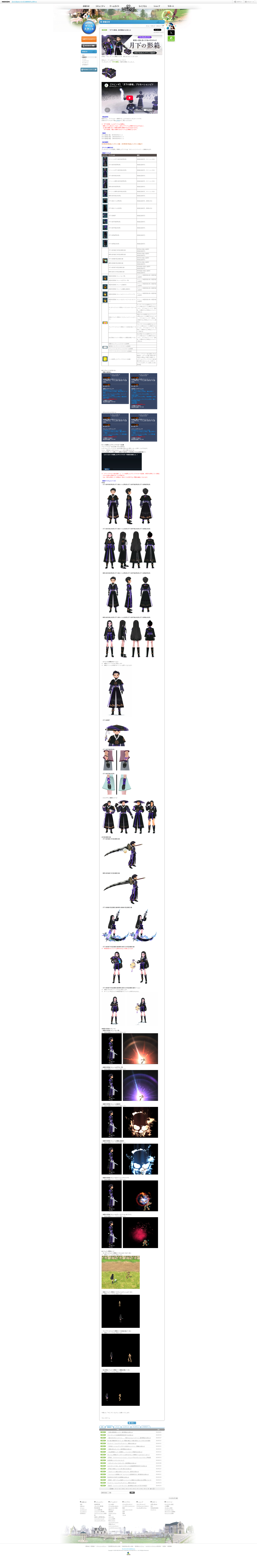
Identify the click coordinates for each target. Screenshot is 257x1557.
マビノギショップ (141, 1504)
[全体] (89, 55)
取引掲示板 (97, 1507)
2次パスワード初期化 (170, 1511)
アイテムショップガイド (143, 1506)
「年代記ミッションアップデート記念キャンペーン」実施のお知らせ (126, 1446)
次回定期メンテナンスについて (115, 1460)
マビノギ (128, 9)
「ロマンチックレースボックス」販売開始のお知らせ (121, 1463)
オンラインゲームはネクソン (128, 1548)
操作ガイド (111, 1509)
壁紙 (123, 1513)
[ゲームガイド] (114, 6)
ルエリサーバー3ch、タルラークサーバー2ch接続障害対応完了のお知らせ (127, 1466)
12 (119, 1488)
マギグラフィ (112, 1536)
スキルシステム (112, 1513)
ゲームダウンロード (127, 1504)
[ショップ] (157, 6)
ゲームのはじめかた (113, 1506)
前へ (113, 1488)
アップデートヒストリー (128, 1506)
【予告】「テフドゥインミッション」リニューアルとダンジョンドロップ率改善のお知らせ (132, 1457)
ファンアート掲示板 (99, 1511)
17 (137, 1488)
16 (133, 1488)
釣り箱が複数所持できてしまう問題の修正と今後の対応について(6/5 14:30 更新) (128, 1440)
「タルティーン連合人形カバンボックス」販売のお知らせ (123, 1471)
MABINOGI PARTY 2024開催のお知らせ (118, 1477)
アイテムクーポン (169, 1509)
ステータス (111, 1517)
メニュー (249, 1)
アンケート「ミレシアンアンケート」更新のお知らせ (121, 1443)
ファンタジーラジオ (127, 1509)
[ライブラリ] (143, 6)
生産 (110, 1515)
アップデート (83, 1511)
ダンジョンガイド (113, 1535)
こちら (118, 120)
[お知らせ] (86, 6)
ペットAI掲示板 (98, 1509)
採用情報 (170, 1546)
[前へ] (110, 1489)
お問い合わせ (154, 1504)
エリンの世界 (112, 1518)
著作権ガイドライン (139, 1546)
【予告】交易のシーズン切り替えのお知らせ (119, 1468)
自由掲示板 (97, 1504)
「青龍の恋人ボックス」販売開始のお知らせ (119, 1449)
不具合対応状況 (154, 1507)
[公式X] (171, 33)
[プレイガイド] (171, 39)
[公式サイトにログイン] (89, 39)
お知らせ (153, 25)
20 (148, 1488)
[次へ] (154, 1489)
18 (141, 1488)
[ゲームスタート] (89, 27)
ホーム (147, 25)
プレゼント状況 (168, 1507)
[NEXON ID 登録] (89, 46)
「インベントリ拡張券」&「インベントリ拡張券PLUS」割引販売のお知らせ (128, 1474)
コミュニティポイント (99, 1520)
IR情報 (164, 1546)
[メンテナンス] (89, 61)
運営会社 (88, 1546)
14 (126, 1488)
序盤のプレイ (112, 1524)
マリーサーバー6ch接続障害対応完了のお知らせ (120, 1435)
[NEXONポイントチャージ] (88, 70)
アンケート (153, 1509)
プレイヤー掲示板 (98, 1506)
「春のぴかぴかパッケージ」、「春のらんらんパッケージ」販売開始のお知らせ (129, 1438)
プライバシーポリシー (101, 1546)
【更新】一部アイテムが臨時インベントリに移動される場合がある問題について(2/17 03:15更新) (133, 1480)
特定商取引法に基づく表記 (114, 1546)
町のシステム (112, 1520)
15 (130, 1488)
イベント (82, 1507)
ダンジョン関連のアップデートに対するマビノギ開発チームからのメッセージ (128, 1454)
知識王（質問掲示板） (99, 1517)
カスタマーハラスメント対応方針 (153, 1546)
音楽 (123, 1511)
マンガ (124, 1515)
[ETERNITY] (89, 65)
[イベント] (89, 59)
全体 (81, 1504)
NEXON (6, 2)
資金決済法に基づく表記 (127, 1546)
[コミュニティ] (100, 6)
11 (115, 1488)
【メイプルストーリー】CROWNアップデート (24, 1)
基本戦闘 (111, 1511)
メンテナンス (83, 1509)
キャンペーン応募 (169, 1513)
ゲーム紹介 (111, 1504)
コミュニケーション (113, 1522)
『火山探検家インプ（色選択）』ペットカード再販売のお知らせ (124, 1452)
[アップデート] (89, 63)
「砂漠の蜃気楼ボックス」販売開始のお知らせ (120, 1432)
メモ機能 (167, 1506)
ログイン (238, 1)
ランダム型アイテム (141, 1507)
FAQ (152, 1506)
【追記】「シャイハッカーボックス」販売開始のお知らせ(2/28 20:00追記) (127, 1485)
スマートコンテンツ (113, 1526)
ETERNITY (83, 1513)
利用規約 (93, 1546)
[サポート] (171, 6)
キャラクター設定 (169, 1504)
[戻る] (132, 1423)
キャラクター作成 (113, 1507)
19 (144, 1488)
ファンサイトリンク (99, 1518)
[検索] (132, 1492)
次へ (151, 1488)
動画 (123, 1507)
